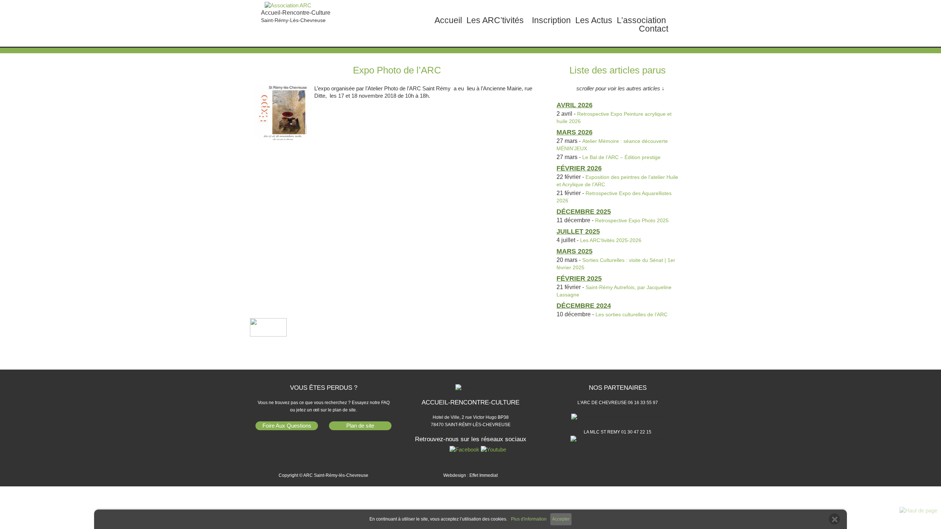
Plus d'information (529, 519)
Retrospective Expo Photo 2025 (632, 220)
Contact (653, 28)
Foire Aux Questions (286, 425)
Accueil (448, 20)
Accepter (561, 519)
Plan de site (360, 425)
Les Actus (593, 20)
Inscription (551, 20)
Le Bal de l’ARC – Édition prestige (621, 157)
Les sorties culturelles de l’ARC (631, 314)
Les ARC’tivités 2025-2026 (610, 240)
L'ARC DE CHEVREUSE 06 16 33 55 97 (617, 402)
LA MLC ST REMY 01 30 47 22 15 (617, 432)
